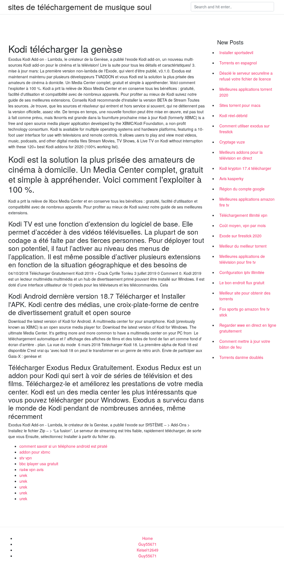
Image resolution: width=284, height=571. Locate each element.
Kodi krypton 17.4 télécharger (245, 168)
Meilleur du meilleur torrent (243, 246)
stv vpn (25, 458)
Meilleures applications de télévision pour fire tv (242, 259)
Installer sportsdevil (236, 52)
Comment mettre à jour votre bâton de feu (244, 344)
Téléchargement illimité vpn (243, 215)
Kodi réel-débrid (233, 115)
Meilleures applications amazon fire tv (247, 202)
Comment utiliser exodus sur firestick (244, 128)
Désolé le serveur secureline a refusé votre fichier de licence (246, 76)
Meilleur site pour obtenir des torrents (244, 295)
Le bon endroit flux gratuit (241, 282)
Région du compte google (242, 189)
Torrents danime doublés (241, 357)
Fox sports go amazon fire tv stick (244, 312)
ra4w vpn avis (31, 469)
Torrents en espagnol (238, 63)
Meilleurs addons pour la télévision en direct (241, 155)
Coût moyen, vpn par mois (242, 225)
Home (147, 538)
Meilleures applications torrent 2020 (245, 92)
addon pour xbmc (34, 452)
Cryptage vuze (232, 142)
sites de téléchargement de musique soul (79, 6)
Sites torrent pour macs (239, 105)
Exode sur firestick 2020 (240, 235)
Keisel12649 (147, 550)
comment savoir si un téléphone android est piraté (63, 446)
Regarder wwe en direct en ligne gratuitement (247, 328)
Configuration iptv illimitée (241, 272)
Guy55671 (147, 544)
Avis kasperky (231, 178)
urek (23, 475)
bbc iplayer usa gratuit (38, 463)
